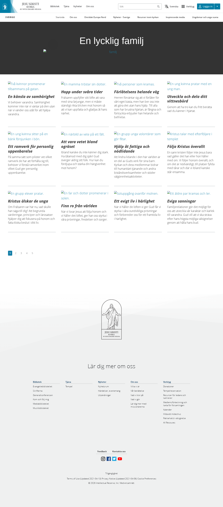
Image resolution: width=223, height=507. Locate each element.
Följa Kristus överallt (186, 146)
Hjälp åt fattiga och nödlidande (131, 148)
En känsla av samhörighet (31, 96)
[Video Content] (111, 51)
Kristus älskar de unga (28, 201)
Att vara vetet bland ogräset (79, 144)
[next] (38, 253)
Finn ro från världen (79, 205)
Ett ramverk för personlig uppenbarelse (30, 148)
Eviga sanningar (181, 201)
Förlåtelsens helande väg (136, 91)
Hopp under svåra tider (82, 91)
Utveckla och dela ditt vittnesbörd (187, 99)
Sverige (10, 17)
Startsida (60, 17)
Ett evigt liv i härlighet (134, 201)
